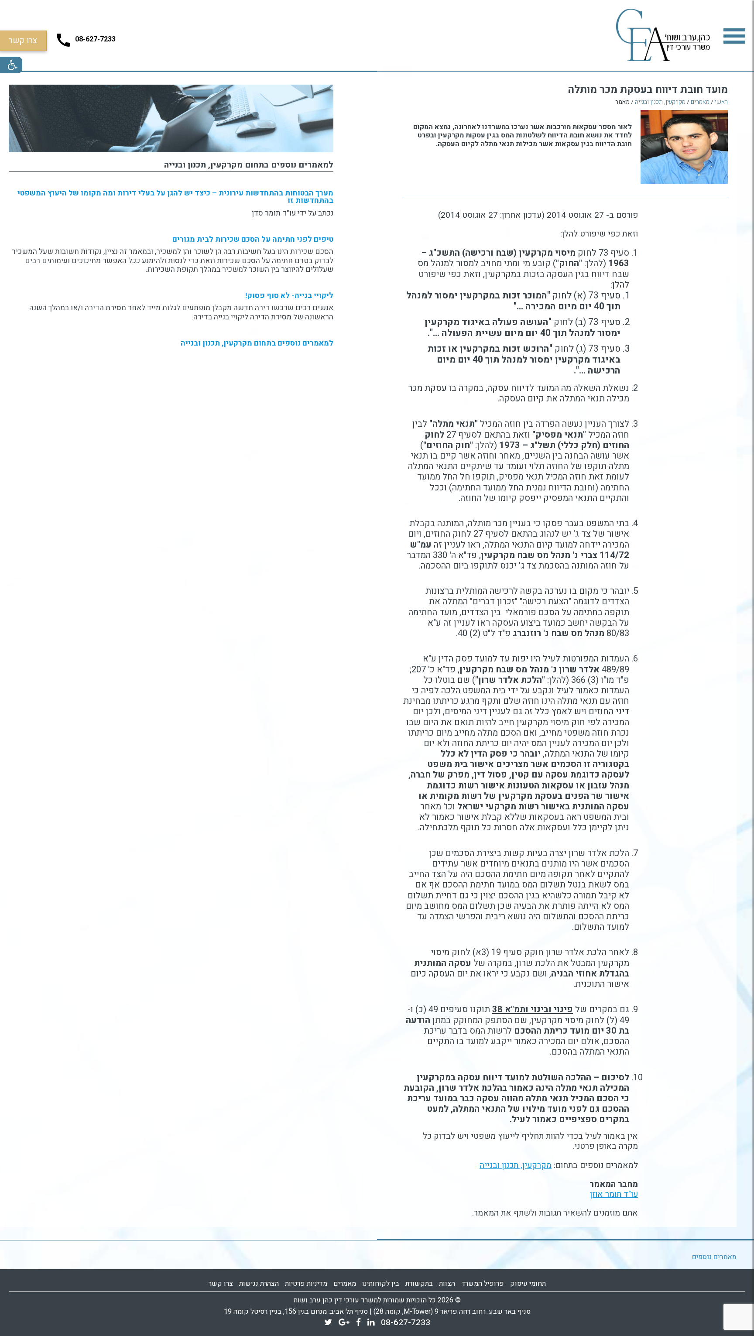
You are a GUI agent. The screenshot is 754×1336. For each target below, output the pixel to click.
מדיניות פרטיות (306, 1283)
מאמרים (700, 102)
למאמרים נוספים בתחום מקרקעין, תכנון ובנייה (248, 165)
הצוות (447, 1283)
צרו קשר (221, 1283)
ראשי (721, 102)
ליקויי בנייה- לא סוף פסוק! (289, 295)
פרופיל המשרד (482, 1283)
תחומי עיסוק (528, 1283)
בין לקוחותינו (380, 1283)
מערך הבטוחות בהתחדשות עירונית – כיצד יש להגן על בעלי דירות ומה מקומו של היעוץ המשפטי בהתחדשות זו (175, 197)
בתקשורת (419, 1283)
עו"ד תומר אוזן (614, 1194)
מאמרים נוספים (714, 1257)
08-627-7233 (405, 1323)
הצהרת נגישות (259, 1283)
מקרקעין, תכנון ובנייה (660, 102)
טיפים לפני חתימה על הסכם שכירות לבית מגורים (252, 239)
